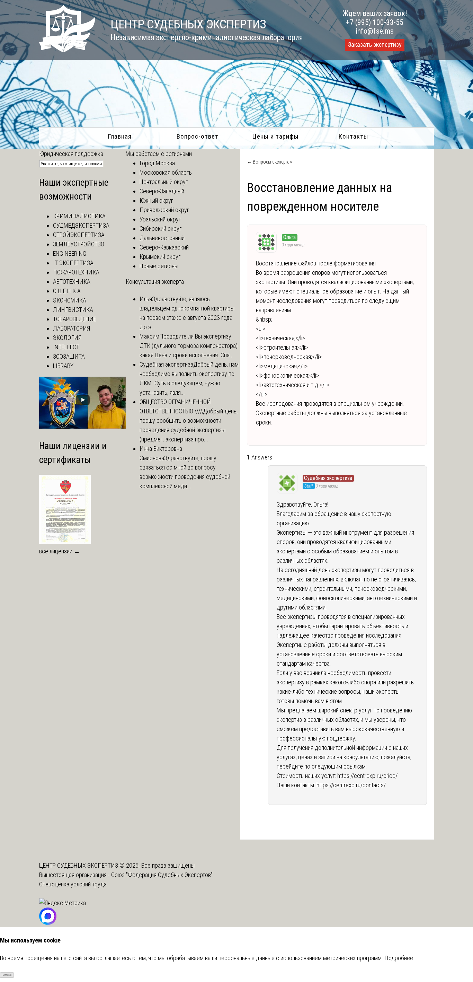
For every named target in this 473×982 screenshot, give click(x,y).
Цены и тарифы (275, 136)
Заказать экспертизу (374, 44)
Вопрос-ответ (197, 136)
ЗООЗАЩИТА (69, 356)
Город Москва (157, 163)
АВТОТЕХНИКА (71, 281)
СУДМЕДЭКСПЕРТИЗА (81, 225)
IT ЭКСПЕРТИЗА (73, 262)
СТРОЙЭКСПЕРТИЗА (79, 234)
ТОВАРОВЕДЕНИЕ (74, 319)
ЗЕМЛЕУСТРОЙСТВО (78, 244)
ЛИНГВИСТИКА (73, 309)
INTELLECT (66, 347)
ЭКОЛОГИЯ (67, 337)
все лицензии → (59, 551)
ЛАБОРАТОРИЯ (71, 328)
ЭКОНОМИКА (69, 300)
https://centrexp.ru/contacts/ (351, 785)
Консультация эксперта (155, 281)
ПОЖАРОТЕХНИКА (76, 272)
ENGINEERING (69, 253)
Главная (120, 136)
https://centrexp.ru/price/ (367, 775)
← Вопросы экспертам (270, 162)
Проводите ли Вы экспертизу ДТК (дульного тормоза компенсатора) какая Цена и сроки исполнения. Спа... (189, 346)
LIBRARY (63, 365)
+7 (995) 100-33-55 (374, 22)
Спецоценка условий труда (73, 884)
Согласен (7, 975)
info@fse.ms (375, 31)
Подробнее (398, 958)
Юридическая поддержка (71, 153)
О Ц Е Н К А (67, 291)
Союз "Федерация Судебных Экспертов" (162, 874)
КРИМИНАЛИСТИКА (79, 216)
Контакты (353, 136)
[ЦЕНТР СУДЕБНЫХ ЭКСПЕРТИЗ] (67, 50)
